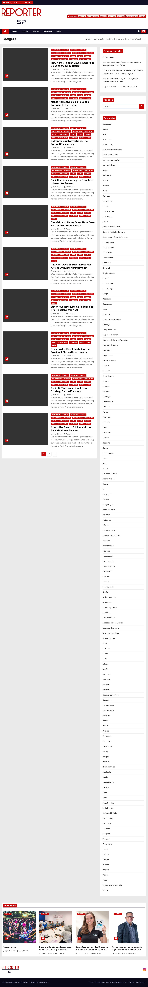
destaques (111, 16)
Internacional (108, 545)
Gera (105, 458)
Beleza (105, 170)
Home (87, 39)
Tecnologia (107, 823)
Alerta (105, 129)
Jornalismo (107, 571)
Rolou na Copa (109, 767)
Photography (64, 56)
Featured (106, 417)
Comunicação (108, 242)
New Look (55, 56)
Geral (105, 463)
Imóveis (106, 499)
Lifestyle (106, 592)
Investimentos (109, 566)
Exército (106, 391)
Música (105, 664)
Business (65, 50)
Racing (73, 56)
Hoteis (105, 484)
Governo (106, 468)
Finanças (106, 422)
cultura (142, 16)
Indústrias (107, 520)
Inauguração (108, 504)
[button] (139, 31)
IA (103, 489)
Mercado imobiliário (111, 633)
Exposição (107, 396)
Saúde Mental (108, 782)
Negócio (106, 669)
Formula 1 (107, 432)
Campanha (107, 201)
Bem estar (107, 175)
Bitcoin (105, 180)
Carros (105, 206)
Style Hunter (73, 59)
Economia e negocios (112, 319)
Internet (106, 551)
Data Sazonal (108, 283)
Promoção (107, 736)
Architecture (56, 50)
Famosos (106, 407)
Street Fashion (62, 59)
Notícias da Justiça (111, 695)
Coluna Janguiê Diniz (111, 227)
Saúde (59, 31)
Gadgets (82, 50)
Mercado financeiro (111, 628)
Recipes (80, 56)
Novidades (107, 700)
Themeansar (43, 982)
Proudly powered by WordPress (13, 982)
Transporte (107, 844)
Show (105, 792)
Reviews (87, 56)
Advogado (107, 124)
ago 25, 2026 (10, 951)
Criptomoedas (109, 273)
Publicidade (107, 746)
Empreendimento (110, 345)
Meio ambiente (109, 618)
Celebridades (108, 216)
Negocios (106, 674)
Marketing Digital (110, 607)
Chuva (105, 222)
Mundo (105, 654)
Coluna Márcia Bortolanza (114, 232)
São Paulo (81, 16)
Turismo (106, 859)
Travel (82, 59)
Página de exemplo (119, 982)
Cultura (25, 31)
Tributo (106, 854)
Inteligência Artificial (111, 535)
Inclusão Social (109, 510)
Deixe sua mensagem (103, 982)
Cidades (103, 16)
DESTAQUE (120, 16)
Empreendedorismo (111, 335)
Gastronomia (108, 453)
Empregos (107, 350)
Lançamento (108, 587)
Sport (53, 59)
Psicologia (107, 741)
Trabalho (106, 828)
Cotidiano (107, 263)
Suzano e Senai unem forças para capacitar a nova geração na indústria (55, 949)
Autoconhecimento (111, 160)
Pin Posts (131, 982)
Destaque (107, 299)
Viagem (106, 870)
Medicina (106, 612)
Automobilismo (109, 165)
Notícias (36, 31)
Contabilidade (109, 247)
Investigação (108, 556)
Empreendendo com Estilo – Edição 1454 (120, 87)
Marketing (107, 602)
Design (105, 293)
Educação (107, 324)
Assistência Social (110, 155)
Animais (106, 134)
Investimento (108, 561)
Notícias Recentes (132, 16)
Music (105, 659)
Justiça (106, 581)
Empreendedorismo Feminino (115, 340)
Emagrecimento (109, 329)
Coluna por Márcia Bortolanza (115, 237)
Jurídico (106, 576)
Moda (105, 643)
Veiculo (106, 864)
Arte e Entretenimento (112, 149)
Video (88, 216)
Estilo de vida (108, 376)
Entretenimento (109, 360)
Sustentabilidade (110, 813)
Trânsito (106, 839)
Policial (105, 726)
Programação (108, 57)
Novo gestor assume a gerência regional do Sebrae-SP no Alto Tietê (127, 949)
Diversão (106, 309)
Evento (106, 381)
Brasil (105, 191)
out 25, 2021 (58, 69)
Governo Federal (110, 474)
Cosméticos (108, 257)
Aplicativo (107, 139)
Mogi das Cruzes (92, 16)
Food (105, 427)
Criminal (106, 268)
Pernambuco (108, 705)
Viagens (106, 875)
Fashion (106, 412)
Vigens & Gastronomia (112, 885)
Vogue (88, 59)
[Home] (5, 31)
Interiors (67, 53)
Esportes (106, 371)
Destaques (107, 304)
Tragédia (106, 833)
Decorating (74, 50)
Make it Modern (77, 53)
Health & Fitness (57, 53)
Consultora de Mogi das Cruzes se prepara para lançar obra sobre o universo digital (92, 949)
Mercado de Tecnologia (113, 623)
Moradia (106, 648)
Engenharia (107, 355)
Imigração (107, 494)
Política (106, 731)
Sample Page (141, 982)
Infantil (105, 525)
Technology (108, 818)
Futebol (106, 437)
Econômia (107, 314)
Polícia (105, 720)
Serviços (106, 787)
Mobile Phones (89, 53)
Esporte (14, 31)
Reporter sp (71, 69)
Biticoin (106, 185)
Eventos (106, 386)
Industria (106, 515)
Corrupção (107, 252)
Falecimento (108, 401)
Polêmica (107, 715)
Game (105, 448)
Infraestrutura (109, 530)
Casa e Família (109, 211)
